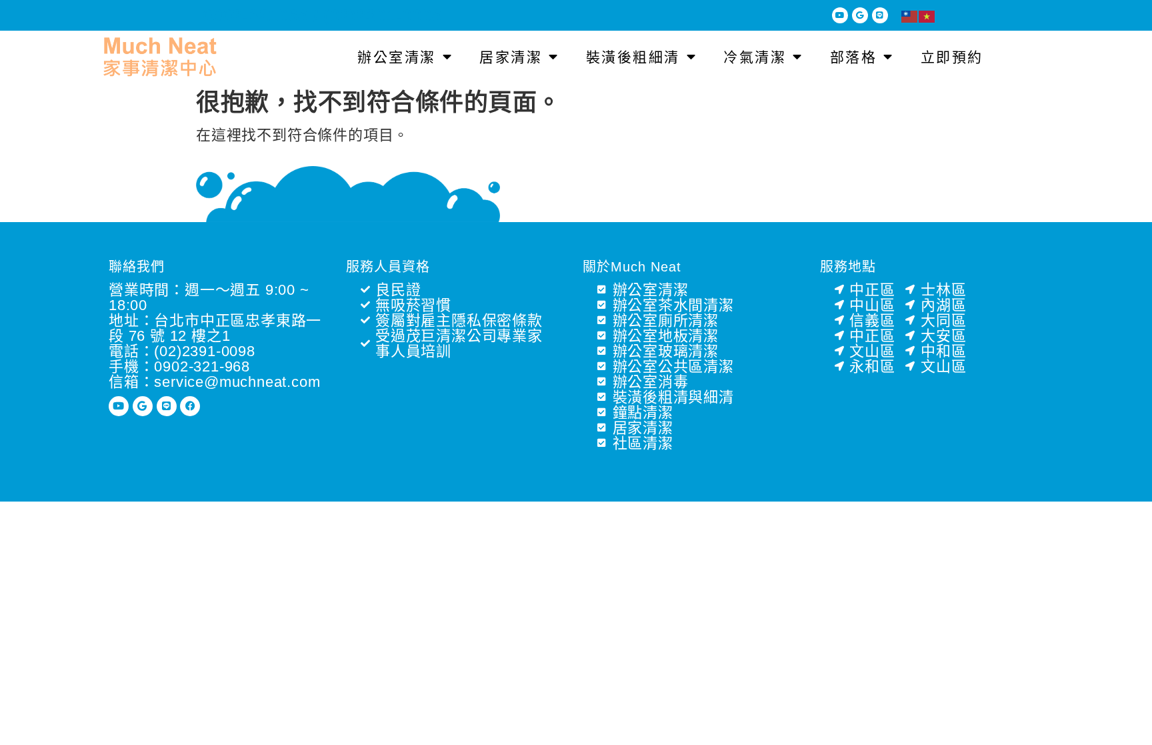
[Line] (880, 15)
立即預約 (952, 57)
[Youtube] (840, 15)
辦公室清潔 (396, 57)
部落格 (853, 57)
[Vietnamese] (927, 15)
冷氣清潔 (754, 57)
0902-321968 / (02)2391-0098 (322, 15)
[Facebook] (190, 406)
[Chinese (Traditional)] (910, 15)
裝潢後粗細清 (633, 57)
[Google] (860, 15)
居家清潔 (510, 57)
